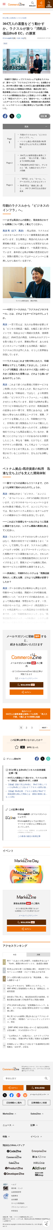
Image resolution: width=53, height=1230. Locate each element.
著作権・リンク (17, 1188)
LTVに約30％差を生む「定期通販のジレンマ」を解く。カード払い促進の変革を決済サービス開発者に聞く (28, 1008)
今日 (14, 954)
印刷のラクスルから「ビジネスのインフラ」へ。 (33, 136)
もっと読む (10, 796)
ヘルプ (13, 1184)
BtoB (5, 43)
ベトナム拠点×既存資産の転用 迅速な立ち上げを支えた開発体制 (34, 144)
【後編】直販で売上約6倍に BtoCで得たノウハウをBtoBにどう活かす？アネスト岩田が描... (27, 785)
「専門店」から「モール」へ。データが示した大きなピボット (33, 180)
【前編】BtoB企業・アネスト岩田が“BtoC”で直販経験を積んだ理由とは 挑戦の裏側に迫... (27, 792)
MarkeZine (8, 1113)
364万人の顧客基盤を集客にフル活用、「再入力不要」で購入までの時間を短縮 (33, 158)
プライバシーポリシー (19, 1207)
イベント (35, 1136)
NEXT (44, 727)
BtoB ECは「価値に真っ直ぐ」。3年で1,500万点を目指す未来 (33, 188)
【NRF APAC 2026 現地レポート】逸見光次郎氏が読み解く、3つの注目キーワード (28, 1028)
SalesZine (36, 1113)
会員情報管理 (16, 1192)
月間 (38, 954)
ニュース (7, 1125)
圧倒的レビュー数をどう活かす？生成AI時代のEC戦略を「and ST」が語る (28, 1045)
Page (9, 162)
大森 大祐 (20, 38)
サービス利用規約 (17, 1203)
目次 (26, 126)
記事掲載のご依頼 (39, 1102)
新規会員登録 (27, 685)
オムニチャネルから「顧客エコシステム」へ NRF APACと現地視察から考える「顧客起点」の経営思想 (28, 988)
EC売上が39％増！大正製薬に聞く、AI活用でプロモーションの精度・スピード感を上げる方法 (28, 970)
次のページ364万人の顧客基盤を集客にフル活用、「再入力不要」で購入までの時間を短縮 (26, 714)
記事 (33, 1125)
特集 (5, 1136)
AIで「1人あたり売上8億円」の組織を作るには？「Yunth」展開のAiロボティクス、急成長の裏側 (28, 962)
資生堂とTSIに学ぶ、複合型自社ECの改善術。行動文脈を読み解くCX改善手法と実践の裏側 (28, 998)
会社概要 (14, 1199)
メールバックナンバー (28, 678)
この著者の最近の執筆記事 (29, 836)
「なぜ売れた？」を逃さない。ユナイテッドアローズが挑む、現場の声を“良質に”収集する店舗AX (28, 1037)
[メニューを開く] (4, 4)
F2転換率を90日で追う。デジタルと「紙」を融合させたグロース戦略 (33, 167)
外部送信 (14, 1210)
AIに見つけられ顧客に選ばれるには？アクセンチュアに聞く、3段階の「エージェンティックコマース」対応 (28, 1019)
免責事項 (14, 1195)
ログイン (28, 692)
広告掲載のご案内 (14, 1102)
